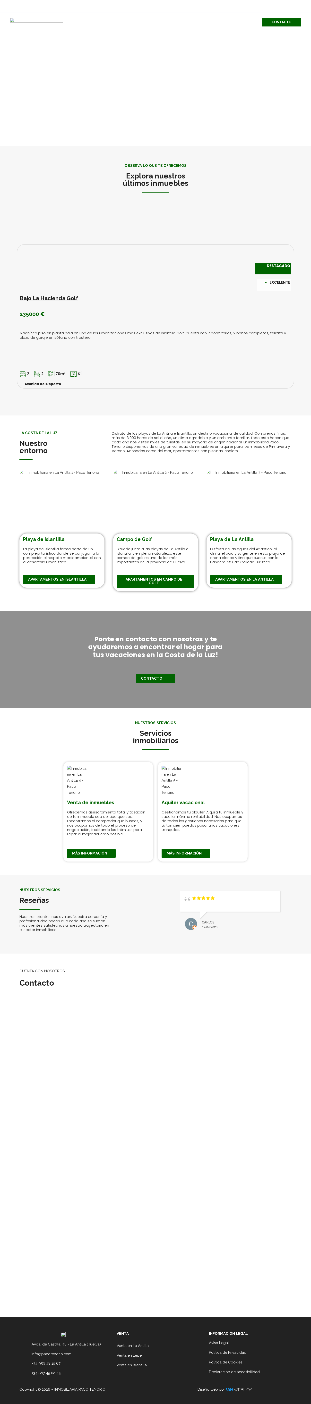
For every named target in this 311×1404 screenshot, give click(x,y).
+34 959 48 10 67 (46, 1363)
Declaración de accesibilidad (234, 1372)
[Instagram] (299, 6)
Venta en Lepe (129, 1355)
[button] (281, 22)
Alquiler (244, 22)
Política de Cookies (225, 1362)
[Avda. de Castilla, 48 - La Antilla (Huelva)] (26, 1344)
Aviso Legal (219, 1343)
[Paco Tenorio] (36, 22)
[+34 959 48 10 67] (26, 1363)
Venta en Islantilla (132, 1365)
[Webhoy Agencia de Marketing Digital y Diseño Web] (239, 1389)
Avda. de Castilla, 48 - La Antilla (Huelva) (66, 1344)
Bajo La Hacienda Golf (49, 298)
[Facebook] (292, 6)
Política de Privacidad (227, 1352)
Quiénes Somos (196, 22)
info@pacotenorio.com (51, 1354)
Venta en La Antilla (133, 1346)
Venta (223, 22)
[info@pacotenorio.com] (26, 1354)
